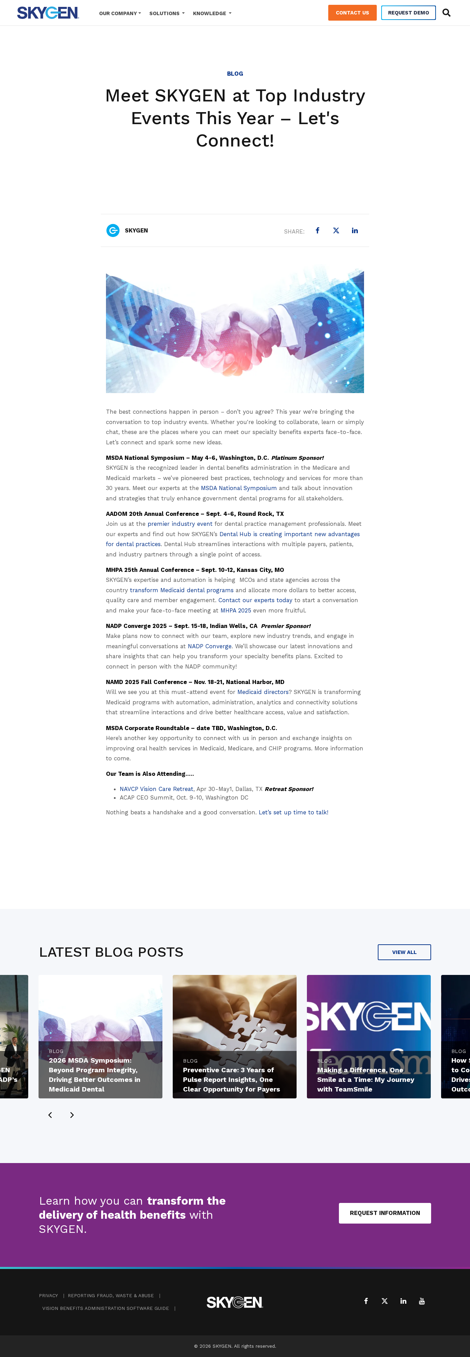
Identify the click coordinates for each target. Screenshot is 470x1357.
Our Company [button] (118, 13)
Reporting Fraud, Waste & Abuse (111, 1295)
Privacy (48, 1295)
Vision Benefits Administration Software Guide (105, 1308)
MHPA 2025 (236, 610)
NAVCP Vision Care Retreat (156, 788)
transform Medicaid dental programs (182, 590)
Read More (132, 984)
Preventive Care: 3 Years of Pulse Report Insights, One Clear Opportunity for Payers (231, 1079)
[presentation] (50, 1115)
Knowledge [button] (210, 13)
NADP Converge (210, 646)
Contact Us (352, 13)
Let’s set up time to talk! (293, 812)
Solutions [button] (165, 13)
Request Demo (408, 13)
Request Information (385, 1212)
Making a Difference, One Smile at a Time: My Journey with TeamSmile (365, 1079)
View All (404, 952)
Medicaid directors (263, 691)
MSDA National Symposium (239, 488)
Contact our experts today (255, 600)
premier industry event (180, 523)
